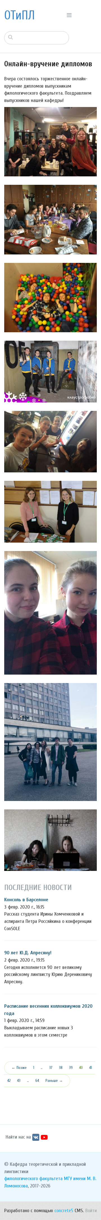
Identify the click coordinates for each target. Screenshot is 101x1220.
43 (18, 1080)
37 (50, 1067)
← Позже (19, 1067)
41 (90, 1067)
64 (37, 1080)
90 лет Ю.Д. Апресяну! (27, 953)
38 (61, 1067)
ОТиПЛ (19, 15)
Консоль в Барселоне (26, 900)
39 (71, 1067)
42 (9, 1080)
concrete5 (63, 1211)
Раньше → (54, 1080)
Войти (91, 1211)
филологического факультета (33, 1179)
